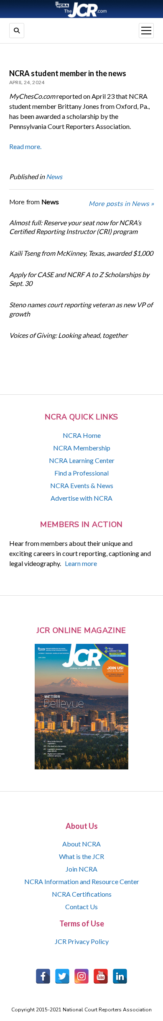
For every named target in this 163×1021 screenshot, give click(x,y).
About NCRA (81, 844)
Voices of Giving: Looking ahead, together (68, 335)
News (54, 176)
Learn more (81, 563)
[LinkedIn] (119, 976)
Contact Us (81, 906)
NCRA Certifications (82, 894)
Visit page (81, 9)
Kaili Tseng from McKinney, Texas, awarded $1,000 (81, 253)
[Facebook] (43, 976)
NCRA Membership (81, 448)
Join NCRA (81, 869)
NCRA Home (82, 435)
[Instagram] (81, 976)
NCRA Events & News (81, 485)
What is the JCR (81, 856)
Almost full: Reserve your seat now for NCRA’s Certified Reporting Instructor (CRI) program (75, 227)
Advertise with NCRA (81, 498)
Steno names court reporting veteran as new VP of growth (81, 309)
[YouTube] (100, 976)
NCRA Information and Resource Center (81, 881)
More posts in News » (121, 203)
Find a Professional (81, 473)
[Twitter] (62, 976)
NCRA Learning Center (82, 460)
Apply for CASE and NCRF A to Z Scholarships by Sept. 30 (79, 278)
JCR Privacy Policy (82, 941)
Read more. (25, 146)
